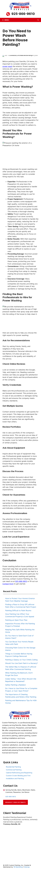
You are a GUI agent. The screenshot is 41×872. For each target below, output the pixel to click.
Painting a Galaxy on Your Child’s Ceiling (21, 660)
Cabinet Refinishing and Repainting (19, 773)
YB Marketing (18, 867)
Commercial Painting (13, 770)
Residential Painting (13, 767)
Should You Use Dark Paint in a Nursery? (21, 663)
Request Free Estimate (15, 802)
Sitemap (27, 867)
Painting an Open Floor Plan (16, 620)
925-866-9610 (23, 14)
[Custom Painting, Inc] (20, 718)
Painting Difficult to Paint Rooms (18, 610)
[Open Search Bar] (38, 20)
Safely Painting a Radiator (15, 685)
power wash (7, 66)
